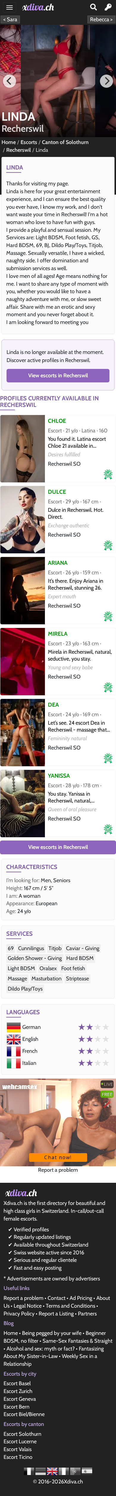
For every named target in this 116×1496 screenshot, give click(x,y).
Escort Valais (18, 1449)
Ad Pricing (81, 1298)
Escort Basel (17, 1383)
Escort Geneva (20, 1399)
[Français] (29, 1471)
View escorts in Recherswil (58, 375)
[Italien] (64, 1471)
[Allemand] (41, 1471)
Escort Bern (16, 1406)
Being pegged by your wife (51, 1333)
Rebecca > (101, 19)
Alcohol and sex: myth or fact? (41, 1348)
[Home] (39, 7)
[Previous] (9, 81)
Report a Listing (56, 1313)
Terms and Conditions (70, 1306)
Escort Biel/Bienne (24, 1414)
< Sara (10, 19)
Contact (56, 1298)
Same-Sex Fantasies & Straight (77, 1341)
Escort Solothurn (22, 1434)
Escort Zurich (18, 1391)
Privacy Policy (19, 1313)
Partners (87, 1313)
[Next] (106, 81)
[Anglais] (53, 1471)
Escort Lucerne (20, 1441)
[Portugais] (76, 1471)
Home (11, 1333)
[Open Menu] (9, 7)
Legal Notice (28, 1306)
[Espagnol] (87, 1471)
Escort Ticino (18, 1457)
